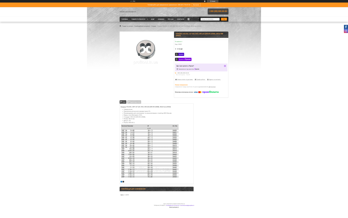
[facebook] (121, 182)
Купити (181, 54)
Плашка (123, 107)
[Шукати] (224, 19)
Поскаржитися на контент (173, 205)
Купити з (181, 59)
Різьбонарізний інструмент (142, 26)
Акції (152, 19)
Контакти (196, 5)
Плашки (153, 26)
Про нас (171, 19)
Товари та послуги (138, 19)
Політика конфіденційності (187, 205)
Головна (124, 19)
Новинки (161, 19)
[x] (123, 182)
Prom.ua (183, 203)
